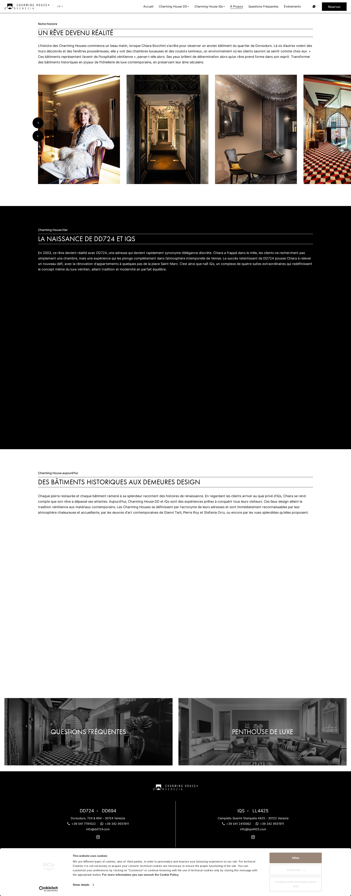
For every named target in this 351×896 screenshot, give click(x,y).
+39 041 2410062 (238, 824)
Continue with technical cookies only (295, 884)
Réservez (334, 7)
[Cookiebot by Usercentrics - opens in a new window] (49, 889)
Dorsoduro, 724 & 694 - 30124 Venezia (98, 818)
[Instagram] (98, 837)
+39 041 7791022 (83, 824)
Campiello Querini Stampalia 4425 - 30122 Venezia (253, 818)
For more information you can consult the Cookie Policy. (140, 874)
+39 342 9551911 (117, 824)
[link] (314, 6)
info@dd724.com (98, 829)
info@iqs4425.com (253, 829)
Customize (293, 869)
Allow (295, 857)
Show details (81, 884)
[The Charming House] (26, 7)
